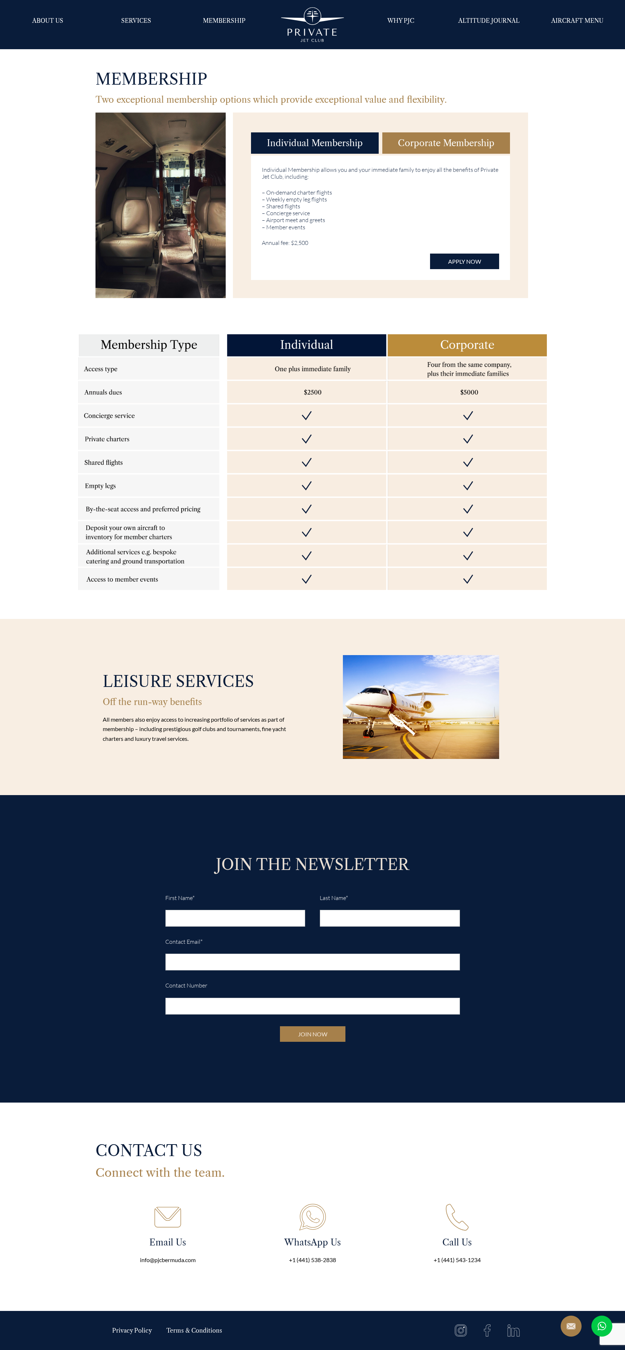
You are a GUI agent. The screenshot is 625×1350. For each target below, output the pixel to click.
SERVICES (136, 20)
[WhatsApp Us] (312, 1217)
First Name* (180, 898)
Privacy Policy (132, 1330)
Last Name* (334, 898)
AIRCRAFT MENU (577, 20)
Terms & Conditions (194, 1330)
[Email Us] (167, 1217)
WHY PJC (400, 20)
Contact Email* (184, 941)
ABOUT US (47, 20)
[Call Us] (457, 1217)
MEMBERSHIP (224, 20)
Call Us (457, 1242)
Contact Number (186, 985)
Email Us (167, 1242)
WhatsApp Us (312, 1242)
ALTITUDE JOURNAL (489, 20)
